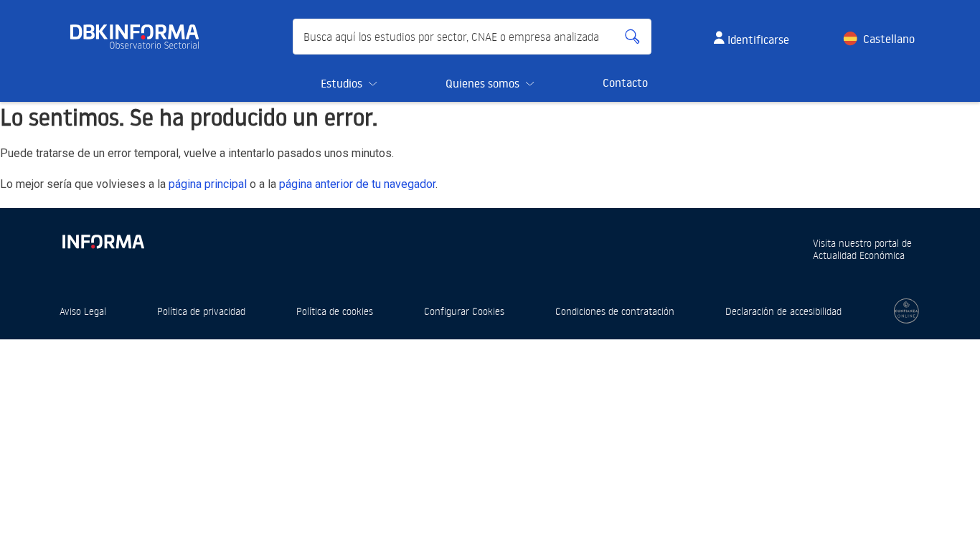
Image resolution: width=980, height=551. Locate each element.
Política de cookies (334, 311)
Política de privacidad (201, 311)
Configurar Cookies (464, 311)
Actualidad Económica (859, 255)
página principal (208, 184)
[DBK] (140, 36)
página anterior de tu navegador (357, 184)
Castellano (889, 39)
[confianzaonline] (906, 311)
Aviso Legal (83, 311)
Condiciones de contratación (614, 311)
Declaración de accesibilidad (783, 311)
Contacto (625, 82)
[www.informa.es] (103, 238)
